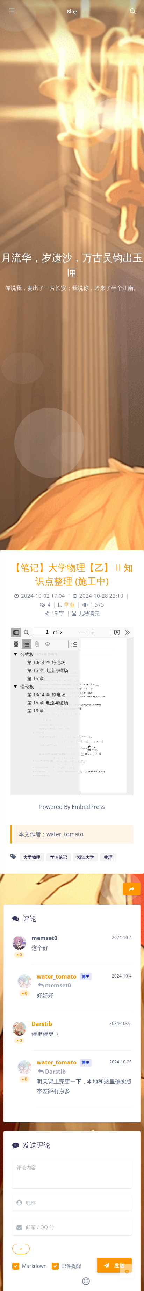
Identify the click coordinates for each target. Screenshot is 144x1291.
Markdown (34, 1266)
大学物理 (31, 857)
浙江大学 (85, 857)
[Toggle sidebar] (11, 11)
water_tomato (57, 976)
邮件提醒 (71, 1266)
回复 (122, 955)
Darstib (41, 1024)
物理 (108, 857)
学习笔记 (58, 857)
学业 (69, 604)
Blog (72, 11)
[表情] (86, 1281)
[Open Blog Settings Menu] (127, 1271)
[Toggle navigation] (132, 11)
